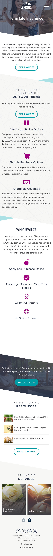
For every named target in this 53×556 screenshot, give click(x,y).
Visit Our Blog (26, 451)
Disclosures (26, 544)
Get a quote (26, 67)
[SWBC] (26, 4)
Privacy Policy (26, 547)
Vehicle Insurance (36, 511)
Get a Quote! (26, 382)
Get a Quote (26, 114)
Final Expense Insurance (9, 510)
